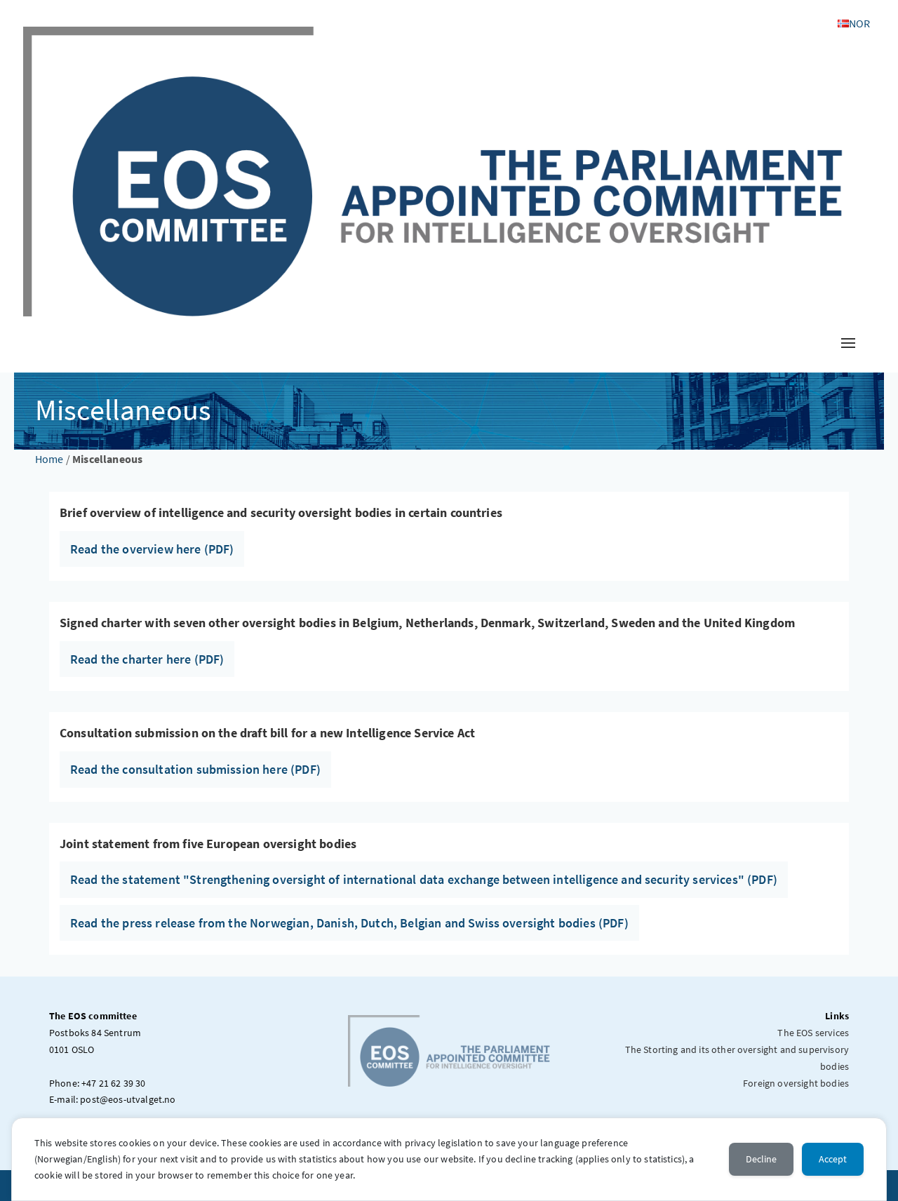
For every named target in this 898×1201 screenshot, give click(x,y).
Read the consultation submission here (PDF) (195, 769)
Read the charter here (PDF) (147, 659)
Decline (761, 1159)
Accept (833, 1159)
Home (49, 459)
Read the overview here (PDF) (152, 549)
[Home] (433, 170)
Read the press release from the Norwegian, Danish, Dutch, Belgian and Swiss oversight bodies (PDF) (349, 923)
